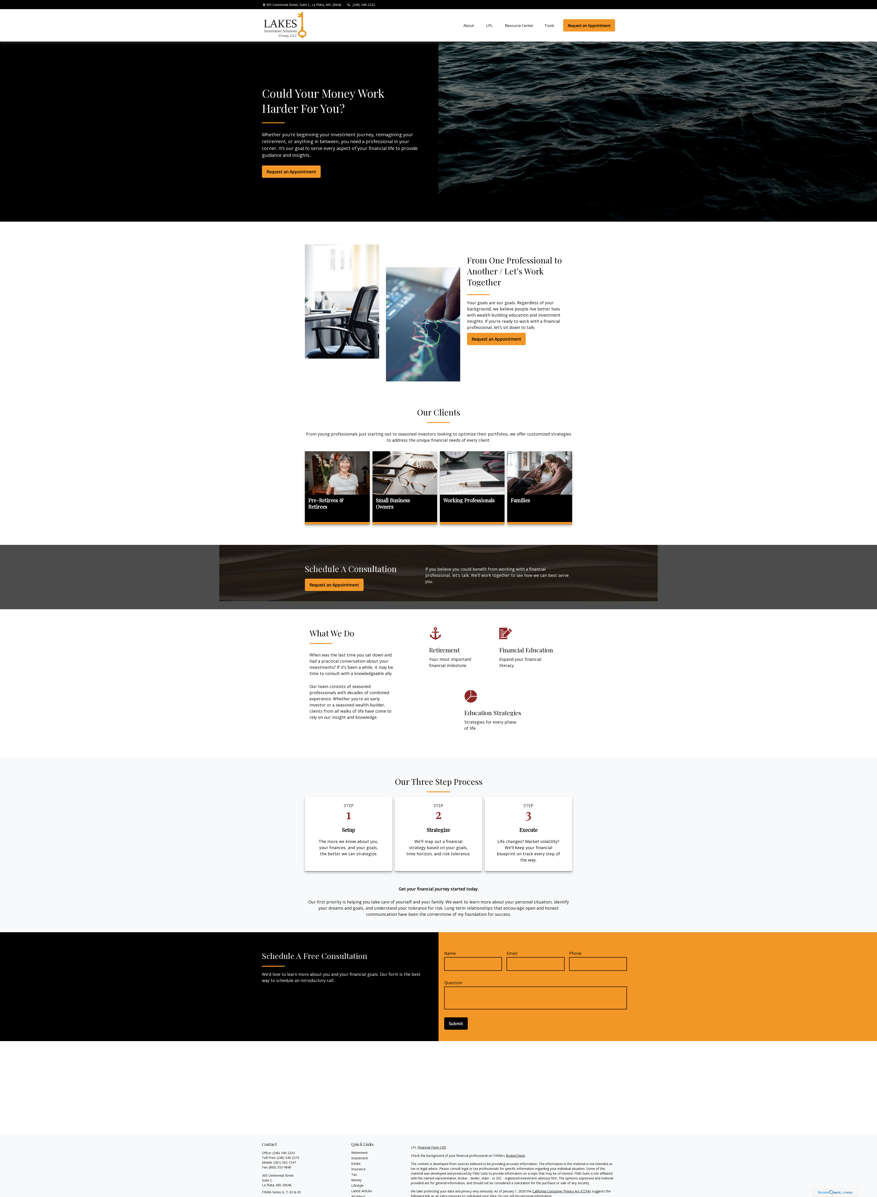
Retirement (359, 1152)
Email (512, 953)
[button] (468, 25)
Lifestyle (357, 1185)
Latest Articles (361, 1191)
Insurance (358, 1169)
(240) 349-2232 (364, 5)
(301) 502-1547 (285, 1162)
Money (356, 1180)
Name (450, 953)
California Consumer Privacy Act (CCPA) (561, 1191)
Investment (359, 1158)
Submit (456, 1023)
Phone (575, 953)
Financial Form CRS (431, 1147)
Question (453, 982)
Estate (356, 1163)
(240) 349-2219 (288, 1157)
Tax (354, 1174)
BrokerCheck (515, 1155)
